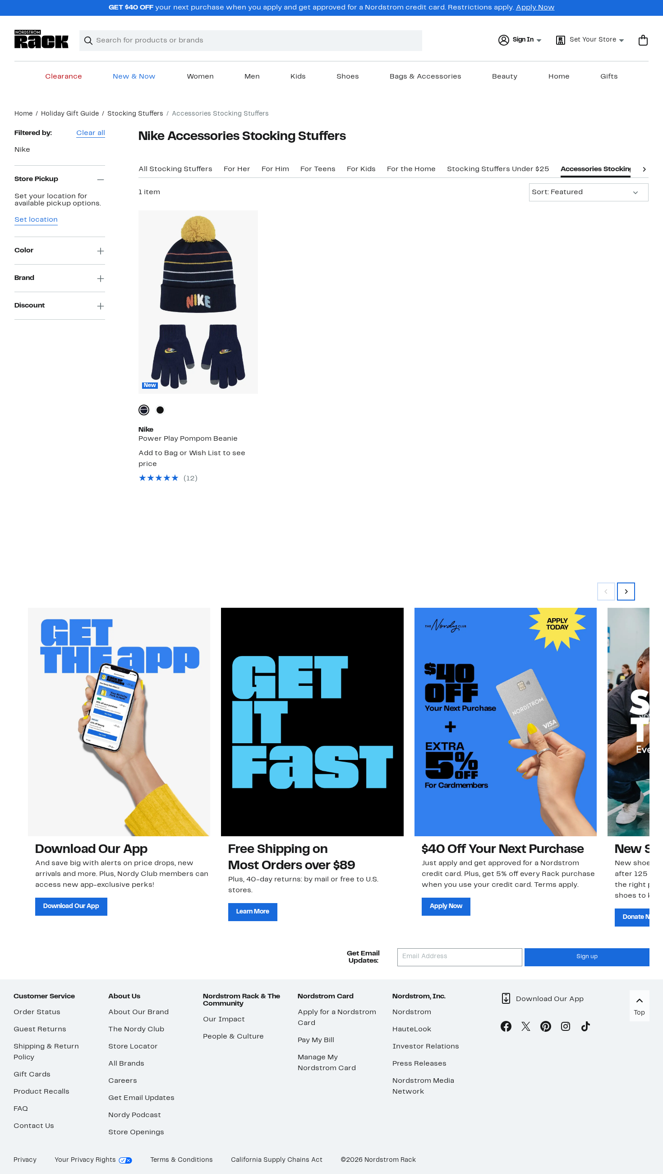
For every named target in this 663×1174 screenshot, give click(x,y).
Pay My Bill (316, 1040)
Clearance (63, 77)
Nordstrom (411, 1012)
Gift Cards (32, 1075)
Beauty (504, 77)
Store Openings (136, 1132)
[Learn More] (312, 722)
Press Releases (419, 1064)
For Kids (361, 169)
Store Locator (133, 1047)
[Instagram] (565, 1028)
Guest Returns (40, 1029)
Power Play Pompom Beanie (188, 439)
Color (23, 250)
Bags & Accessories (425, 77)
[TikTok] (585, 1028)
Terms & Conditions (181, 1160)
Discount (29, 306)
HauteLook (412, 1029)
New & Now (134, 77)
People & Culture (233, 1037)
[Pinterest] (545, 1028)
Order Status (37, 1012)
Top (639, 1013)
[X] (525, 1028)
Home (559, 77)
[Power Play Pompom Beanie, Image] (198, 302)
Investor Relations (425, 1047)
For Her (237, 169)
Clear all (90, 133)
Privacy (25, 1160)
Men (252, 77)
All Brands (126, 1064)
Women (200, 77)
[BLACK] (160, 410)
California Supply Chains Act (276, 1160)
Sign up (587, 957)
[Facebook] (506, 1028)
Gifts (609, 77)
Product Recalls (41, 1092)
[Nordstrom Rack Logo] (41, 39)
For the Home (411, 169)
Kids (298, 77)
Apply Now (535, 8)
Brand (24, 278)
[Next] (644, 168)
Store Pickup (36, 179)
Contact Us (34, 1126)
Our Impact (224, 1019)
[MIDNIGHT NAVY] (143, 410)
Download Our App (71, 906)
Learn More (252, 912)
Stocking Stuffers (135, 114)
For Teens (318, 169)
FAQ (21, 1109)
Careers (122, 1081)
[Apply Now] (505, 722)
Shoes (347, 77)
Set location (36, 220)
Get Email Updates (141, 1098)
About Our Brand (138, 1012)
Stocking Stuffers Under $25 (498, 169)
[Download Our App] (119, 722)
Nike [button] (22, 150)
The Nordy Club (136, 1029)
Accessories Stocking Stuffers (612, 169)
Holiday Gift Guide (70, 114)
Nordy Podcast (134, 1115)
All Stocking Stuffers (175, 169)
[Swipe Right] (626, 591)
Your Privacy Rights (85, 1160)
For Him (275, 169)
